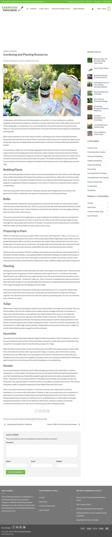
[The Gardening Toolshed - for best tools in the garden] (13, 9)
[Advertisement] (56, 30)
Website (59, 461)
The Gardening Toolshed (22, 531)
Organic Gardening (94, 160)
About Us (89, 2)
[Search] (27, 9)
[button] (92, 8)
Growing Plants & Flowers (97, 173)
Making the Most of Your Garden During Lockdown (101, 85)
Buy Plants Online (8, 534)
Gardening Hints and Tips (76, 2)
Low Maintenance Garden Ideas (100, 126)
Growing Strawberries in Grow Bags (99, 117)
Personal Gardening (94, 156)
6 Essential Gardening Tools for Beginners (101, 108)
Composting (92, 186)
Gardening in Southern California (19, 424)
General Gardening (10, 51)
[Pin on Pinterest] (48, 411)
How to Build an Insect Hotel (100, 133)
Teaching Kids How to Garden (101, 93)
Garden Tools (92, 148)
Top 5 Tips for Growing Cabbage (101, 100)
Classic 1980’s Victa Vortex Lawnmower (62, 424)
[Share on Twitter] (40, 411)
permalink (44, 419)
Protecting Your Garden (96, 152)
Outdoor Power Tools (61, 9)
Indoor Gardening (94, 165)
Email (33, 461)
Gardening (91, 190)
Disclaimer (97, 2)
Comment (10, 442)
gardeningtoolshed (32, 61)
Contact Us (106, 2)
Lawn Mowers (78, 9)
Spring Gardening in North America (100, 76)
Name (8, 461)
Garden (33, 9)
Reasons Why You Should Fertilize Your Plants (101, 61)
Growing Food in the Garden (98, 177)
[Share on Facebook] (36, 411)
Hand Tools (44, 9)
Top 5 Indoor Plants (101, 68)
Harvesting (91, 169)
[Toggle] (107, 203)
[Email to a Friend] (44, 411)
